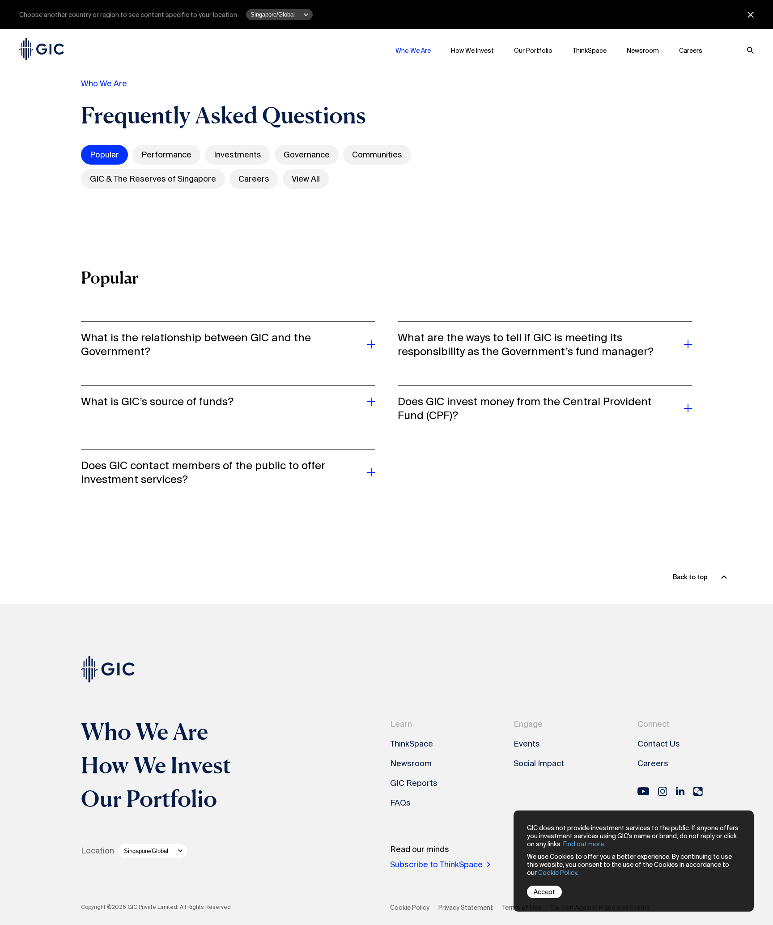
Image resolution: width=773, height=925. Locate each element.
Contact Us (658, 743)
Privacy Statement (465, 908)
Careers (690, 51)
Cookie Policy (557, 873)
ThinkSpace (590, 51)
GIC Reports (413, 783)
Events (527, 743)
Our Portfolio (533, 51)
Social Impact (539, 763)
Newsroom (643, 51)
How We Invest (472, 51)
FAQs (400, 803)
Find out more (583, 844)
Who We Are (413, 51)
